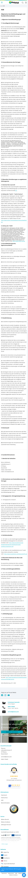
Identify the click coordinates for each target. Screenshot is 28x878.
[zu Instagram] (5, 695)
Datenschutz (4, 797)
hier (16, 190)
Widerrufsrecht (5, 819)
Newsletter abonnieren (12, 732)
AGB (4, 6)
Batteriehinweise (5, 803)
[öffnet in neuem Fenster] (14, 785)
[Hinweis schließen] (25, 868)
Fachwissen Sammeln (14, 702)
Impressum (4, 795)
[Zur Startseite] (14, 2)
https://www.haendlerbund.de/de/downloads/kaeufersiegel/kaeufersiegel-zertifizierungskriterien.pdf (12, 544)
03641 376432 (11, 706)
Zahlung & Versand (6, 824)
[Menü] (2, 2)
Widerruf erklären (5, 822)
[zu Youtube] (8, 695)
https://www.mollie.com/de (19, 241)
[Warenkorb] (25, 2)
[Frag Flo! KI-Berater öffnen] (24, 875)
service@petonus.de (13, 711)
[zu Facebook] (2, 695)
